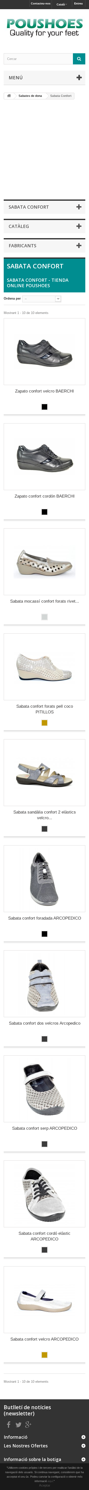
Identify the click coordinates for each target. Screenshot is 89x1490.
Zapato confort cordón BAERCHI (45, 496)
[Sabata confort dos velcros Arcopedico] (44, 984)
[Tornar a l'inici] (9, 96)
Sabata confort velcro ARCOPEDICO (44, 1339)
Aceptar (44, 1485)
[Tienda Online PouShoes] (44, 27)
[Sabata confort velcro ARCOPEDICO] (44, 1300)
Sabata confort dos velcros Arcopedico (44, 1023)
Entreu (78, 3)
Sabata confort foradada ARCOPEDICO (44, 918)
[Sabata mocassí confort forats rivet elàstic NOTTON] (44, 562)
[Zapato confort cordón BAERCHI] (44, 457)
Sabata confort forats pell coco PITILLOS (44, 709)
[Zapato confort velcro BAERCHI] (44, 352)
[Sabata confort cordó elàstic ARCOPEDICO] (44, 1194)
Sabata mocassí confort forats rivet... (44, 601)
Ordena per (12, 298)
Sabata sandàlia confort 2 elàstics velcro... (44, 815)
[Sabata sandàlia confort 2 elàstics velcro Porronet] (44, 773)
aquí (50, 1481)
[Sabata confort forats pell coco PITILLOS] (44, 667)
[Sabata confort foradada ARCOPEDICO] (44, 879)
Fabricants (22, 246)
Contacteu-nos (40, 3)
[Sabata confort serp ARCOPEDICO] (44, 1089)
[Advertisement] (44, 149)
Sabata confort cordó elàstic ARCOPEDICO (44, 1236)
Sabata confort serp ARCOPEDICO (44, 1128)
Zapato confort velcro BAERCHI (44, 391)
